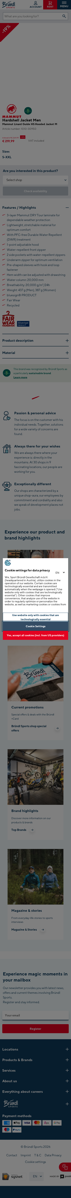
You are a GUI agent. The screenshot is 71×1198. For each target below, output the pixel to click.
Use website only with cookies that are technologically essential (35, 617)
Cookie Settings (35, 626)
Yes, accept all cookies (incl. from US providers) (35, 635)
